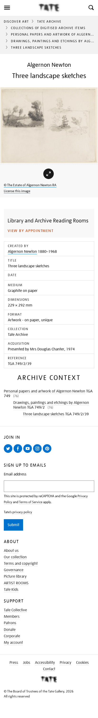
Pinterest (48, 452)
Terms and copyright (21, 563)
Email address (15, 474)
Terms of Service (30, 502)
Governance (13, 570)
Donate (9, 629)
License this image (17, 191)
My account (13, 642)
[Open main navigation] (19, 8)
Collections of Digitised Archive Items (48, 28)
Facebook (18, 452)
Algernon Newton (49, 65)
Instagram (38, 452)
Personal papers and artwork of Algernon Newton (44, 391)
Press (14, 662)
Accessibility (45, 662)
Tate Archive (49, 21)
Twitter (9, 452)
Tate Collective (15, 610)
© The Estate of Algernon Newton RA (30, 185)
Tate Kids (11, 589)
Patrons (10, 623)
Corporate (12, 636)
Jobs (26, 662)
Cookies (82, 662)
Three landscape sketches (43, 414)
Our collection (15, 557)
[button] (90, 7)
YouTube (28, 452)
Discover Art (16, 21)
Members (12, 616)
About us (11, 550)
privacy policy (22, 512)
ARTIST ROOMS (16, 583)
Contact (49, 669)
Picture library (15, 576)
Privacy (65, 662)
